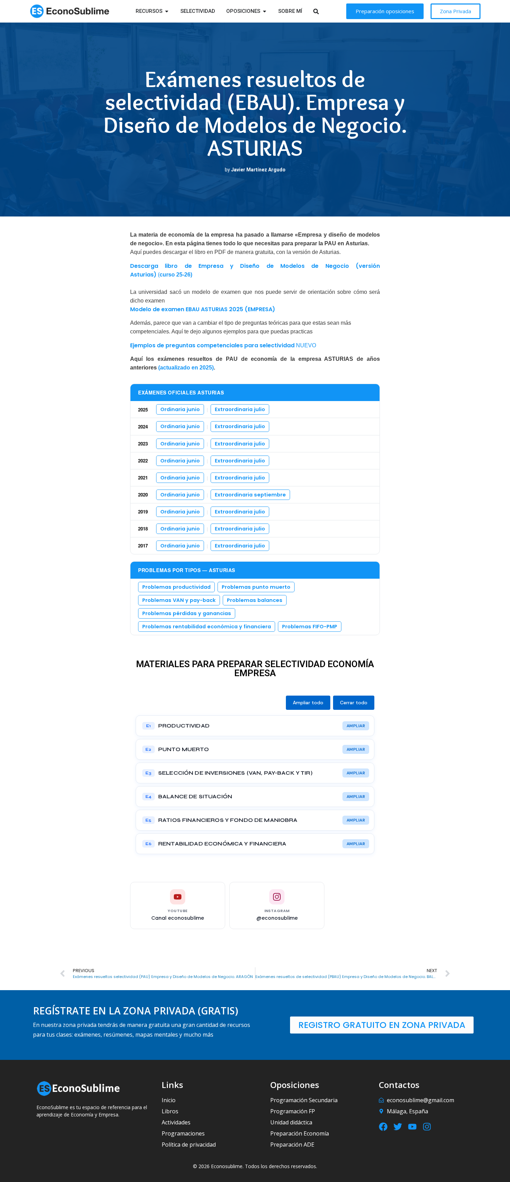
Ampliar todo (308, 702)
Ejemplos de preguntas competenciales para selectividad (212, 345)
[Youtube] (412, 1126)
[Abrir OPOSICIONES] (264, 11)
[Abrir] (325, 11)
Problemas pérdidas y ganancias (186, 613)
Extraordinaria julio (240, 409)
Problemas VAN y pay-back (179, 600)
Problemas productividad (176, 587)
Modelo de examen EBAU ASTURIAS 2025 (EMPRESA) (202, 309)
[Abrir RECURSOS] (166, 11)
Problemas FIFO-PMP (309, 626)
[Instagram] (427, 1126)
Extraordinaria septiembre (250, 494)
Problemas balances (254, 600)
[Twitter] (397, 1126)
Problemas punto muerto (256, 587)
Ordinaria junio (180, 409)
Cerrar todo (353, 702)
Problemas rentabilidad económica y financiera (206, 626)
